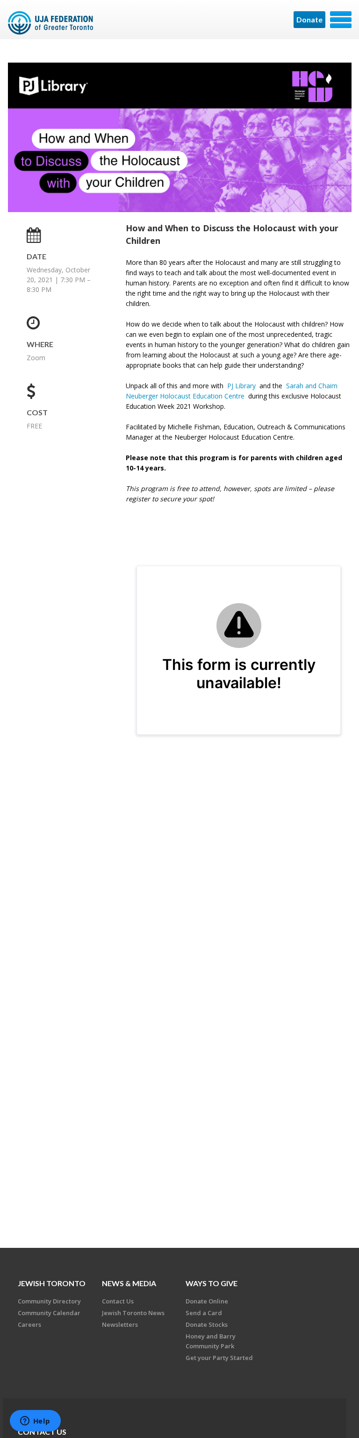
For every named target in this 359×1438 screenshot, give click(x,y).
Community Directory (49, 1301)
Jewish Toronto (52, 1283)
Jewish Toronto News (133, 1313)
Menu (341, 19)
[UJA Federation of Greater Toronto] (51, 23)
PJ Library (241, 385)
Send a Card (204, 1313)
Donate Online (207, 1301)
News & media (129, 1283)
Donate (309, 19)
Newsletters (120, 1324)
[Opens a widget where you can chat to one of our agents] (35, 1421)
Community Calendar (49, 1313)
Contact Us (118, 1301)
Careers (29, 1324)
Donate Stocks (207, 1324)
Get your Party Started (219, 1357)
